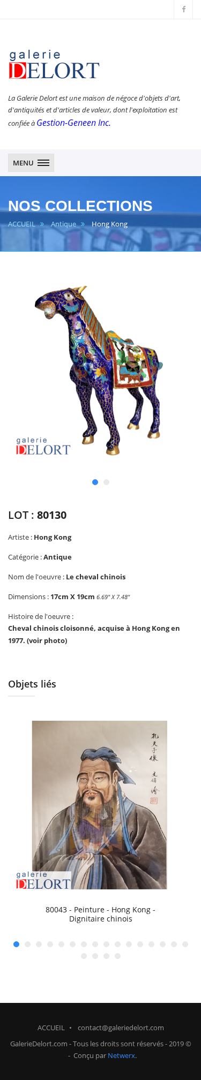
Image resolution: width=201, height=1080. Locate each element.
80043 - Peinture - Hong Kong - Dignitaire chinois (100, 914)
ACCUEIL (21, 224)
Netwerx (121, 1055)
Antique (63, 224)
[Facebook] (183, 9)
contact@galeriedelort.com (121, 1027)
